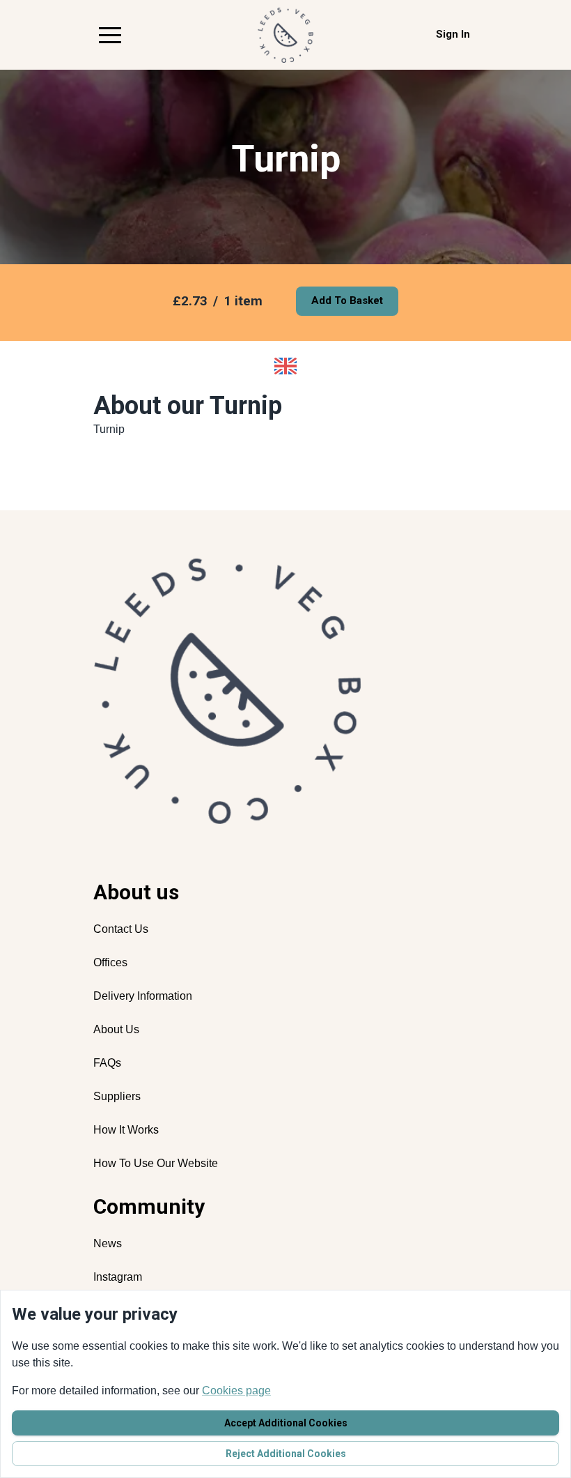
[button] (110, 35)
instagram (117, 1277)
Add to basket (347, 300)
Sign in (453, 34)
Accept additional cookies (285, 1423)
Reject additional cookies (286, 1453)
